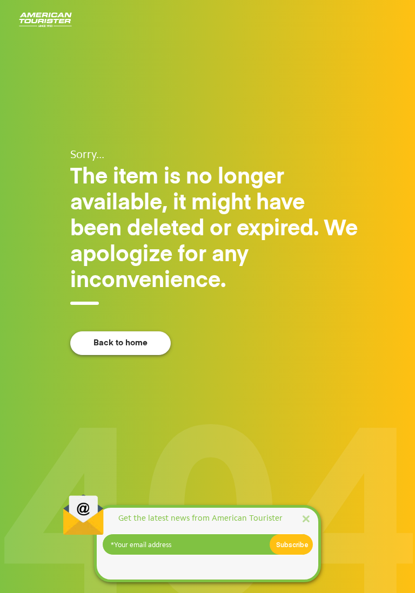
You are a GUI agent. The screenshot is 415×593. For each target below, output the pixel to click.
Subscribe (292, 544)
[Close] (306, 518)
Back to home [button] (120, 343)
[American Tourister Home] (45, 20)
